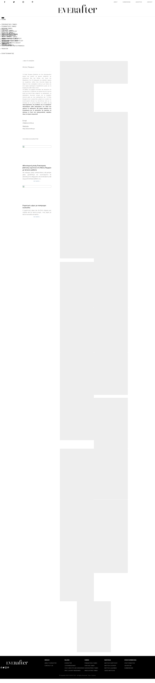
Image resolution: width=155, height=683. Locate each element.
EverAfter (68, 663)
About (115, 2)
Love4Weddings (70, 665)
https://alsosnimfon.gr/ (29, 128)
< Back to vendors (28, 60)
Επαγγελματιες (130, 660)
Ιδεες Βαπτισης (109, 670)
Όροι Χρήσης (92, 675)
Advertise (139, 2)
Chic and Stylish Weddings (74, 668)
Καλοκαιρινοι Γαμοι (91, 668)
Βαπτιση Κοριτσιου (110, 663)
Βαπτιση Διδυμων (110, 668)
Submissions (126, 2)
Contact (149, 2)
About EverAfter (51, 663)
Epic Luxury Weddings (72, 670)
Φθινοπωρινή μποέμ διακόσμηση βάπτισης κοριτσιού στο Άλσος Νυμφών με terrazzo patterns (37, 168)
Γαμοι (87, 660)
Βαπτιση (107, 660)
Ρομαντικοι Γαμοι (91, 663)
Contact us (49, 665)
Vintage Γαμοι (90, 665)
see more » (37, 181)
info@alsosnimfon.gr (28, 123)
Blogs (67, 660)
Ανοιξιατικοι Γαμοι (91, 670)
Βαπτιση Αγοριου (110, 665)
